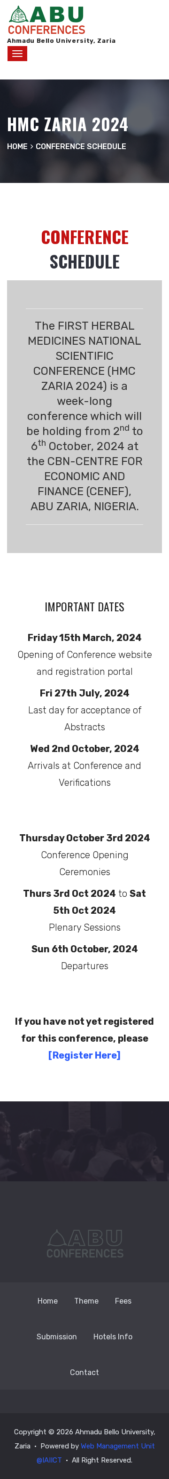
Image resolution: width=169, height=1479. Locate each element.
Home (48, 1301)
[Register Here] (84, 1055)
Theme (86, 1301)
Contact (84, 1372)
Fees (123, 1301)
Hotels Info (112, 1336)
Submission (57, 1336)
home (17, 146)
